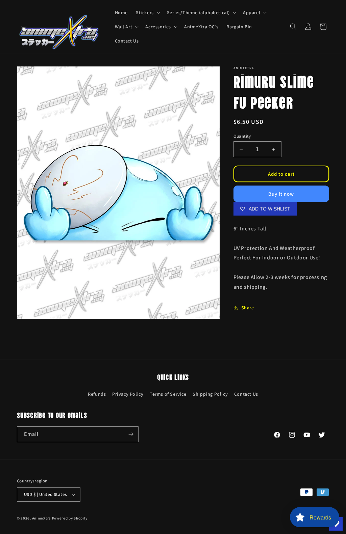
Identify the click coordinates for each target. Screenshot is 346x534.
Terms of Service (168, 394)
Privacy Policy (127, 394)
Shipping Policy (210, 394)
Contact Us (246, 394)
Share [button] (247, 308)
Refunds (97, 394)
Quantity (242, 136)
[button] (147, 12)
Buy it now (281, 194)
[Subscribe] (130, 434)
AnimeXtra (41, 518)
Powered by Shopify (70, 518)
